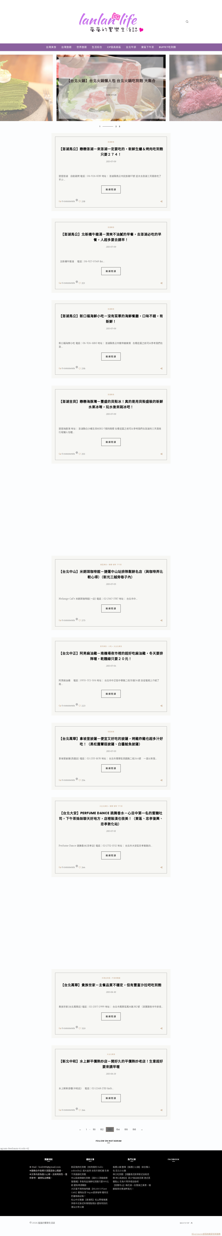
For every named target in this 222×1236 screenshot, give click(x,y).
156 (134, 1129)
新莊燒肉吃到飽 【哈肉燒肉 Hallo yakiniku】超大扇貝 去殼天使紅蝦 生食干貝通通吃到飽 (90, 1171)
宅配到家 (111, 732)
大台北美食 (118, 646)
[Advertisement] (110, 512)
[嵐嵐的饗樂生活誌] (111, 30)
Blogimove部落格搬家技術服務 (206, 1234)
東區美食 (103, 565)
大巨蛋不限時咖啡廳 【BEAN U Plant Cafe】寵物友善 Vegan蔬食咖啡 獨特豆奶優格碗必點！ (89, 1192)
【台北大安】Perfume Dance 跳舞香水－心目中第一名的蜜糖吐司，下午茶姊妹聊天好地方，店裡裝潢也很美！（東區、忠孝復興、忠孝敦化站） (111, 818)
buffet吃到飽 (167, 47)
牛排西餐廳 (116, 978)
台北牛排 (131, 47)
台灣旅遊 (66, 47)
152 (101, 1129)
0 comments (68, 201)
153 (109, 1129)
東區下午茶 (147, 47)
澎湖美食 (111, 142)
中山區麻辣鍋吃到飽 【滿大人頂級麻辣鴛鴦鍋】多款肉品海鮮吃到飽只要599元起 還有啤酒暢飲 (90, 1182)
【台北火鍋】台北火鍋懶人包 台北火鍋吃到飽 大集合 (111, 80)
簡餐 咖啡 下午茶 (115, 565)
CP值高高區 (114, 47)
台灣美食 (51, 47)
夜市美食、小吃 (106, 646)
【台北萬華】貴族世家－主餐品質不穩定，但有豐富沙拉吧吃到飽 (111, 985)
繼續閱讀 (111, 189)
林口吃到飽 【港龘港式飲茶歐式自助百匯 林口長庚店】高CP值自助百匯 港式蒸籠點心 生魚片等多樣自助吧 (131, 1178)
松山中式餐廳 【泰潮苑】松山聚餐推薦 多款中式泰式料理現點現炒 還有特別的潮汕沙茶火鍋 (89, 1203)
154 (118, 1129)
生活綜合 (97, 47)
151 (94, 1129)
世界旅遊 (82, 47)
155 (126, 1129)
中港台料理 (106, 978)
